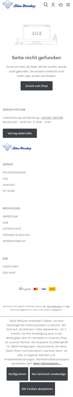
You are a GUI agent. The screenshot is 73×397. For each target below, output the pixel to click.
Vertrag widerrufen (20, 133)
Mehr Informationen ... (47, 363)
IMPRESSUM (10, 216)
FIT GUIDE (9, 191)
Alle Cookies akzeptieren (37, 389)
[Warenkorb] (60, 4)
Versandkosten (54, 306)
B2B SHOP (9, 272)
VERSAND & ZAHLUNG (16, 235)
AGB (5, 222)
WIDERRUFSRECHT (14, 241)
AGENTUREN (11, 266)
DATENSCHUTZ (12, 228)
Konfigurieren (17, 374)
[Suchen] (45, 4)
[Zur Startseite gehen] (19, 4)
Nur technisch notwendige (49, 374)
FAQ (5, 178)
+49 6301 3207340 (52, 117)
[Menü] (68, 4)
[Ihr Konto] (53, 4)
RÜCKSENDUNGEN (14, 172)
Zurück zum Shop (36, 86)
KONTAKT (9, 185)
